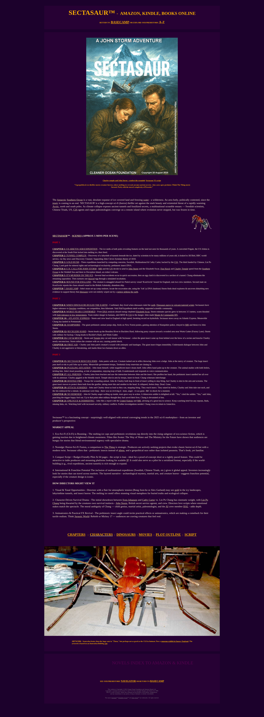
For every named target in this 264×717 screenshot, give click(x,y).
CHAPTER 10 (59, 318)
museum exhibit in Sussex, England (175, 641)
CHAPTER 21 (59, 401)
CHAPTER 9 (59, 312)
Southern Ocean (75, 199)
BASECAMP (120, 22)
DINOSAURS (126, 534)
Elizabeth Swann (122, 698)
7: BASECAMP (71, 288)
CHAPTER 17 (59, 374)
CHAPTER (58, 288)
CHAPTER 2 (59, 255)
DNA (104, 312)
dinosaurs (84, 292)
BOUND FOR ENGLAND (78, 282)
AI (167, 506)
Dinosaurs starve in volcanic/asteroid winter (175, 305)
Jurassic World (82, 516)
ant (106, 643)
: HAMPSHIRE (73, 325)
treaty (55, 203)
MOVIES (145, 534)
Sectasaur (113, 698)
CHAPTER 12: (60, 331)
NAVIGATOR (128, 681)
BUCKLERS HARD (77, 331)
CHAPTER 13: (60, 338)
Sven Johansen (130, 499)
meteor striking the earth (127, 292)
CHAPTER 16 (59, 368)
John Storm (133, 269)
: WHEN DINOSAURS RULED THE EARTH (86, 305)
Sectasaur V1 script (153, 180)
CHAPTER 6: (59, 282)
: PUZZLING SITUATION (78, 368)
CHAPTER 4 (59, 269)
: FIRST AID (72, 345)
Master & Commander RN (166, 315)
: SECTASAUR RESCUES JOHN (81, 361)
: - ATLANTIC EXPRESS (78, 318)
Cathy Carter (148, 499)
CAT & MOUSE (75, 338)
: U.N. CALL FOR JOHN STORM (81, 269)
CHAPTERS (76, 534)
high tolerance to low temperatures (72, 315)
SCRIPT (190, 534)
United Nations (126, 401)
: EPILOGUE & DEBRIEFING (80, 401)
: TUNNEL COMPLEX (75, 255)
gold (177, 490)
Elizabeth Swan (143, 312)
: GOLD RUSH (72, 262)
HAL (185, 506)
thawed (91, 279)
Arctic (56, 206)
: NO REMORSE (74, 394)
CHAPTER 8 (59, 305)
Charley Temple (181, 269)
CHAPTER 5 (59, 275)
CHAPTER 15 (59, 361)
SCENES (77, 235)
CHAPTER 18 (59, 381)
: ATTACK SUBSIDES (76, 387)
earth (153, 305)
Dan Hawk (165, 269)
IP (127, 460)
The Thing (109, 447)
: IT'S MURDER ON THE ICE (79, 275)
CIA (75, 209)
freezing (72, 308)
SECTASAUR (60, 235)
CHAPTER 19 (59, 387)
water (146, 199)
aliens (121, 450)
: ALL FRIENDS (73, 374)
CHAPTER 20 (59, 394)
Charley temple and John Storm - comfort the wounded (124, 180)
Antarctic (61, 199)
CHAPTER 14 (59, 345)
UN (111, 269)
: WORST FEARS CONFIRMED (80, 312)
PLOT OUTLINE (168, 534)
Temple (97, 338)
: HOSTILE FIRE (74, 381)
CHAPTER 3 (59, 262)
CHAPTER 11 (59, 325)
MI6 (100, 269)
